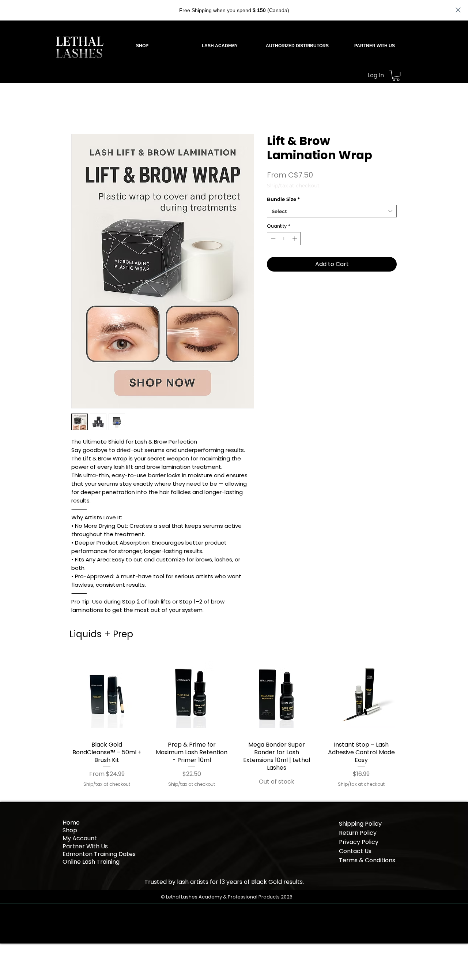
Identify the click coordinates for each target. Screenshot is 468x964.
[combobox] (332, 211)
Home (71, 822)
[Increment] (295, 238)
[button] (219, 46)
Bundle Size (283, 199)
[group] (234, 721)
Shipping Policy (360, 823)
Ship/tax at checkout (293, 186)
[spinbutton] (284, 238)
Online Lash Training (92, 861)
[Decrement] (272, 238)
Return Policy (358, 833)
